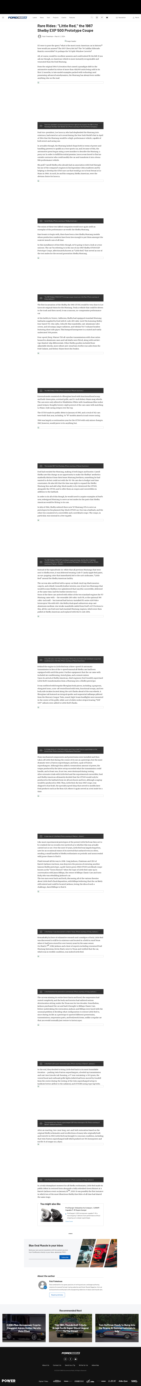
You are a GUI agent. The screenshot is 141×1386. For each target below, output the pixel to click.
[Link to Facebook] (102, 17)
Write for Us (83, 1365)
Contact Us (57, 1365)
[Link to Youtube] (107, 17)
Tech (48, 17)
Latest (35, 17)
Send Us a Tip (70, 1365)
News (42, 17)
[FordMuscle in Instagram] (65, 1359)
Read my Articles (57, 1295)
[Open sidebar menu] (3, 17)
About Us (45, 1365)
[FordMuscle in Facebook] (70, 1359)
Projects (56, 17)
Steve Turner (69, 1221)
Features (72, 17)
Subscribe (64, 1257)
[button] (70, 41)
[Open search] (92, 17)
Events (64, 17)
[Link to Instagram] (97, 17)
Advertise (95, 1365)
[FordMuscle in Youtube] (75, 1359)
